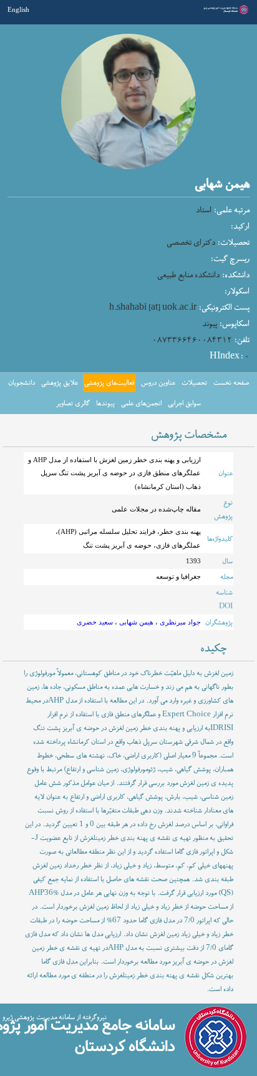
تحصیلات (194, 383)
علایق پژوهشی (59, 383)
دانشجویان (21, 383)
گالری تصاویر (73, 403)
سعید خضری (95, 622)
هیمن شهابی (135, 622)
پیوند (209, 324)
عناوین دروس (158, 383)
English (18, 9)
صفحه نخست (231, 383)
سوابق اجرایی (184, 403)
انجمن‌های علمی (141, 403)
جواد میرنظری (179, 622)
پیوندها (105, 403)
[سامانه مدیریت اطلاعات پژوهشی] (225, 13)
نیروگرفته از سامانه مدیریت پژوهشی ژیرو (54, 1017)
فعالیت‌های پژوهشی (109, 383)
